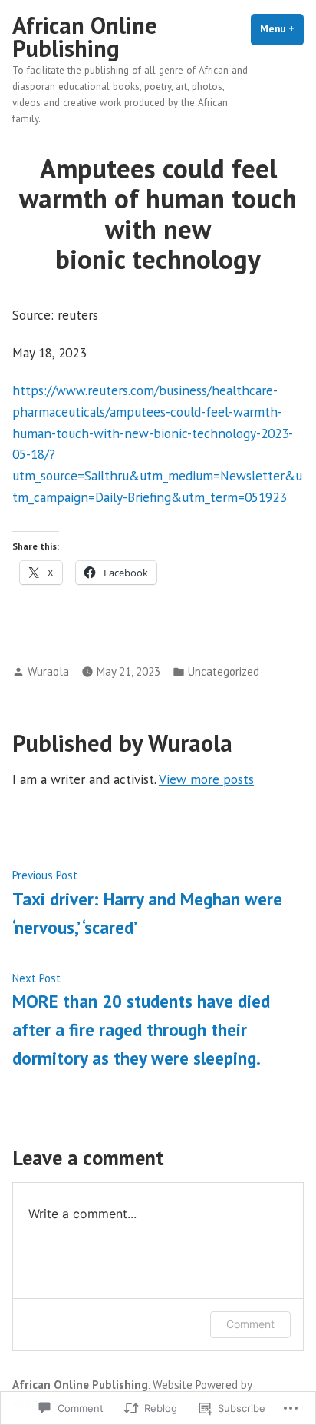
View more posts (206, 779)
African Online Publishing (84, 36)
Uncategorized (223, 671)
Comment (250, 1323)
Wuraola (48, 671)
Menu (282, 28)
